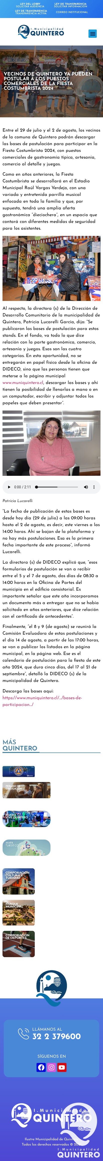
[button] (92, 34)
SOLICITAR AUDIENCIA (30, 5)
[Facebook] (41, 1067)
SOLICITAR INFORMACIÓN (70, 5)
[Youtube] (61, 1067)
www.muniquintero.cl (22, 383)
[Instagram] (51, 1067)
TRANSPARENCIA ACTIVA (31, 12)
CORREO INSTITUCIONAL (72, 12)
